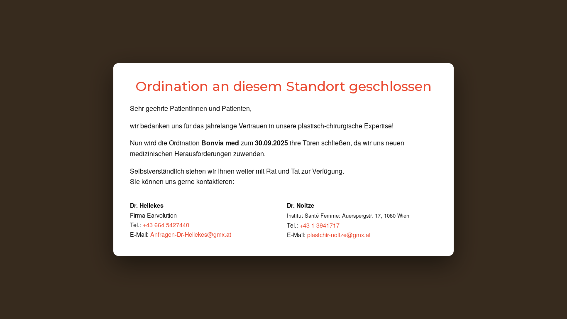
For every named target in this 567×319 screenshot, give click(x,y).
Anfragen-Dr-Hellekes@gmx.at (190, 234)
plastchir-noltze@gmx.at (339, 234)
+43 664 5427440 (166, 224)
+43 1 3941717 (320, 225)
